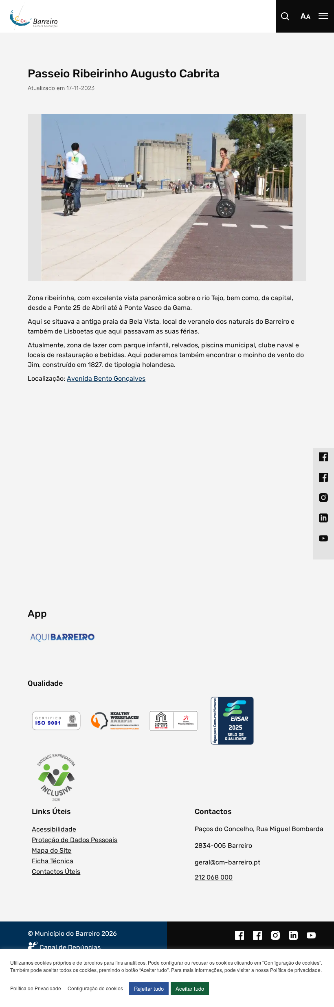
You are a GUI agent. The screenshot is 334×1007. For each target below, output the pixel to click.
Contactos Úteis (56, 871)
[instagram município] (275, 939)
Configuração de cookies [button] (95, 988)
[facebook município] (239, 939)
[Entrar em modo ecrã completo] (167, 197)
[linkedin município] (293, 939)
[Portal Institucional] (172, 16)
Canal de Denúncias (70, 947)
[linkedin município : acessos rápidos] (323, 518)
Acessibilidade (54, 829)
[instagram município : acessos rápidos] (323, 498)
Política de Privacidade (35, 988)
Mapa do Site (51, 850)
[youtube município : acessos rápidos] (323, 538)
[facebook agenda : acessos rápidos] (323, 477)
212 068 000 (214, 877)
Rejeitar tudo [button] (149, 988)
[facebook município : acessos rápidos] (323, 457)
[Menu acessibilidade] (305, 16)
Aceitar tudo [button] (190, 988)
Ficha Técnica (52, 861)
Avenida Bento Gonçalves (106, 378)
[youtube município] (311, 939)
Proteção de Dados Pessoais (74, 840)
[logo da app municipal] (64, 637)
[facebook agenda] (257, 939)
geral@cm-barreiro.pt (227, 862)
